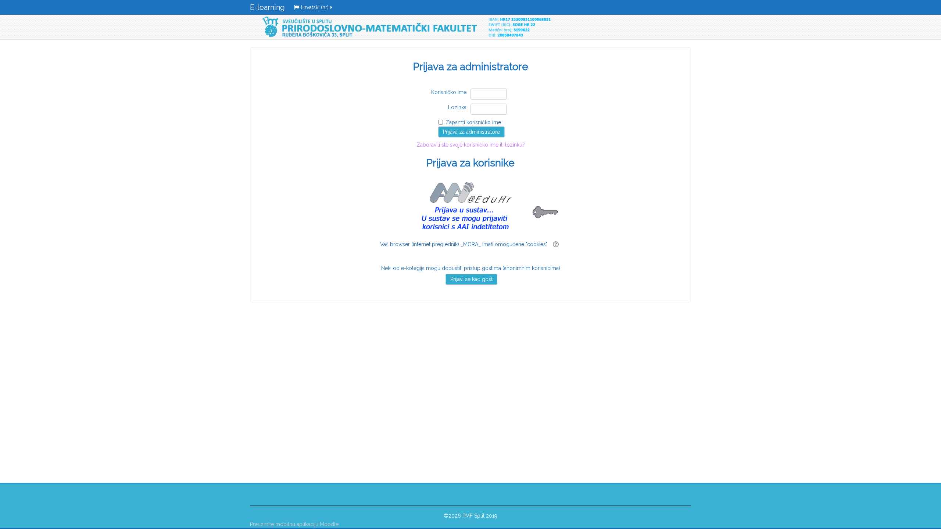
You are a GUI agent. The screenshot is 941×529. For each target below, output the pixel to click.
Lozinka (457, 107)
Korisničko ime (448, 92)
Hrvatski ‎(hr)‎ (315, 7)
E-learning (267, 7)
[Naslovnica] (404, 27)
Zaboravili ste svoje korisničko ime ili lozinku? (470, 155)
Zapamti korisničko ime (473, 122)
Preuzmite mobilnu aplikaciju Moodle (294, 524)
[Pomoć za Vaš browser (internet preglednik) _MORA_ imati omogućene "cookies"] (555, 244)
